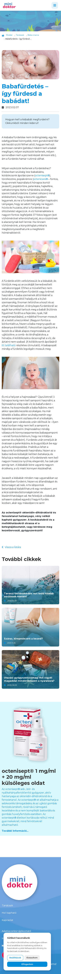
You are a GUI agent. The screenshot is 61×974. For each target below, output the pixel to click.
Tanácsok (7, 905)
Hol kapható (9, 912)
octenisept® (42, 175)
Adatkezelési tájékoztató (16, 931)
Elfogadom (27, 964)
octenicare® (40, 179)
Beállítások (15, 957)
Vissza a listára (13, 547)
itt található (9, 345)
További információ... (15, 830)
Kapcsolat (7, 920)
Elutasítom (32, 957)
